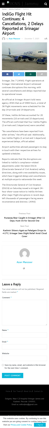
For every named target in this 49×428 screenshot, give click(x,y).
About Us (27, 391)
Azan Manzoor (14, 38)
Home (4, 9)
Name (5, 330)
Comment (7, 297)
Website (5, 353)
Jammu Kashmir (15, 9)
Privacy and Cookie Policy (21, 424)
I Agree (40, 425)
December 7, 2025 (32, 38)
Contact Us (38, 391)
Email (5, 341)
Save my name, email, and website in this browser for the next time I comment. (25, 366)
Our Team (17, 391)
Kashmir (26, 9)
